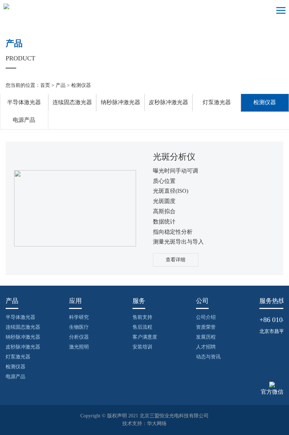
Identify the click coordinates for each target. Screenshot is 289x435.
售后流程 (142, 327)
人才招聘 (206, 347)
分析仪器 (79, 337)
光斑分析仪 (174, 156)
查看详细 (175, 259)
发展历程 (206, 337)
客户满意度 (145, 337)
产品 (61, 85)
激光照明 (79, 347)
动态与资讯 (208, 356)
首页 (45, 85)
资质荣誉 (206, 327)
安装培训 (142, 347)
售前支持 (142, 317)
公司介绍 (206, 317)
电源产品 (24, 120)
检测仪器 (81, 85)
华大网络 (157, 423)
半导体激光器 (24, 102)
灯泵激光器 (217, 102)
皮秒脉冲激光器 (168, 102)
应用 (75, 300)
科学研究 (79, 317)
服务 (139, 300)
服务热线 (272, 300)
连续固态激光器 (72, 102)
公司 (202, 300)
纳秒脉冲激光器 (120, 102)
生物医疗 (79, 327)
